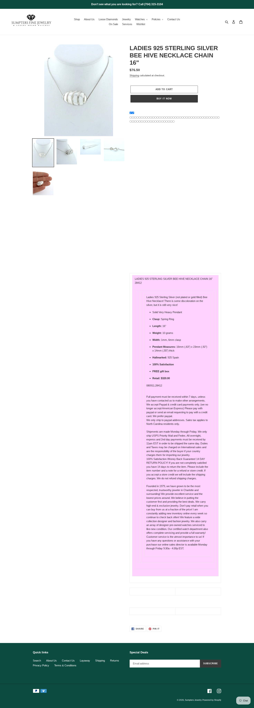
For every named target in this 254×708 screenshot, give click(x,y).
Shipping (134, 75)
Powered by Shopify (211, 700)
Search (37, 660)
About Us (51, 660)
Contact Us (68, 660)
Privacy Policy (41, 665)
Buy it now (164, 98)
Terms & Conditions (65, 665)
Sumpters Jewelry (193, 700)
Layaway (85, 660)
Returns (114, 660)
